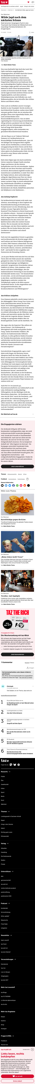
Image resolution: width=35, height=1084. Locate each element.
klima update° (5, 916)
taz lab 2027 (4, 980)
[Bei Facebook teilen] (13, 485)
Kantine (3, 1021)
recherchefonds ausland (8, 888)
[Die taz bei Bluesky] (15, 765)
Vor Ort (3, 968)
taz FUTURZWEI (5, 996)
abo (2, 876)
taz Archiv (4, 1004)
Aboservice (4, 1045)
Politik (3, 776)
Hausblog (4, 852)
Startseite (3, 10)
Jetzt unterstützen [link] (17, 466)
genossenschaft (6, 880)
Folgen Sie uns (4, 765)
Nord (2, 800)
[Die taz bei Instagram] (18, 765)
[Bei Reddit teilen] (24, 485)
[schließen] (32, 1049)
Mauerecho (4, 920)
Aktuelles (4, 848)
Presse (3, 864)
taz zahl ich (4, 884)
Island (3, 828)
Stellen (3, 860)
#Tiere (24, 474)
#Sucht (20, 474)
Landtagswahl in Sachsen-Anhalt (11, 816)
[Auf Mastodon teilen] (6, 485)
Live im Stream (5, 972)
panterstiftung (5, 892)
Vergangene (4, 976)
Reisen (3, 1017)
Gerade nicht (26, 1049)
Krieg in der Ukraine (7, 824)
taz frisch (4, 944)
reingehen (4, 928)
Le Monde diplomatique (8, 1000)
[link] (10, 6)
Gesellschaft (4, 784)
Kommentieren (12, 479)
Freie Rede (4, 924)
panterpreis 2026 (6, 896)
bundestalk (4, 908)
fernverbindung (5, 912)
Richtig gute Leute (6, 832)
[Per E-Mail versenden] (2, 485)
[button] (33, 2)
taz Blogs (4, 992)
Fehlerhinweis (21, 479)
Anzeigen (4, 1028)
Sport (2, 792)
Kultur (3, 788)
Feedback (4, 1041)
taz (5, 760)
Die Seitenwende (6, 856)
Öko (2, 780)
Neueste (27, 662)
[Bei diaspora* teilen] (21, 485)
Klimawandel (5, 836)
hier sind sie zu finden (25, 677)
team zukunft (5, 940)
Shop (2, 1025)
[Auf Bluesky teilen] (9, 485)
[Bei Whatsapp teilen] (17, 485)
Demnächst (4, 964)
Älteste (32, 662)
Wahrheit (10, 10)
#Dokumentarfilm (12, 474)
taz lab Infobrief (5, 952)
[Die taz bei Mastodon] (11, 765)
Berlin (2, 796)
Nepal (2, 820)
